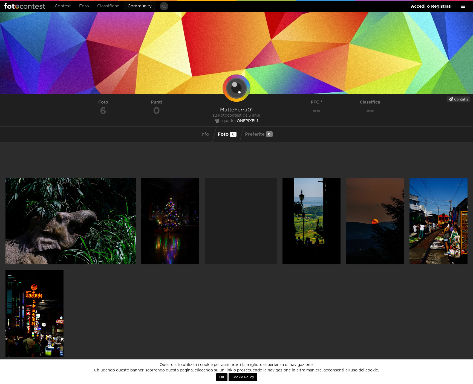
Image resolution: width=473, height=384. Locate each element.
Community (140, 6)
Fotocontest (24, 6)
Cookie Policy (243, 377)
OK (221, 377)
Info (204, 134)
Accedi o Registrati (431, 6)
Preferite (258, 134)
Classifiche (108, 6)
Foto (84, 6)
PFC (316, 102)
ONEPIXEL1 (247, 121)
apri (70, 221)
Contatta (461, 99)
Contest (63, 6)
